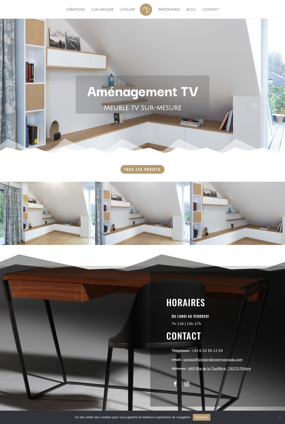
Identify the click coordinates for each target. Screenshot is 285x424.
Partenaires (169, 9)
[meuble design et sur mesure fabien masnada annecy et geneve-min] (142, 245)
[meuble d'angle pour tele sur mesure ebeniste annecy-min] (47, 245)
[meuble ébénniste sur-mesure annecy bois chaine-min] (237, 245)
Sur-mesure (103, 9)
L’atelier (127, 9)
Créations (75, 9)
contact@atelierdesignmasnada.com (212, 359)
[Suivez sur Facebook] (175, 384)
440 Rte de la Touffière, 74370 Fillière (219, 368)
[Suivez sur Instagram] (187, 384)
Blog (191, 9)
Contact (210, 9)
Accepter (201, 417)
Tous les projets (142, 169)
